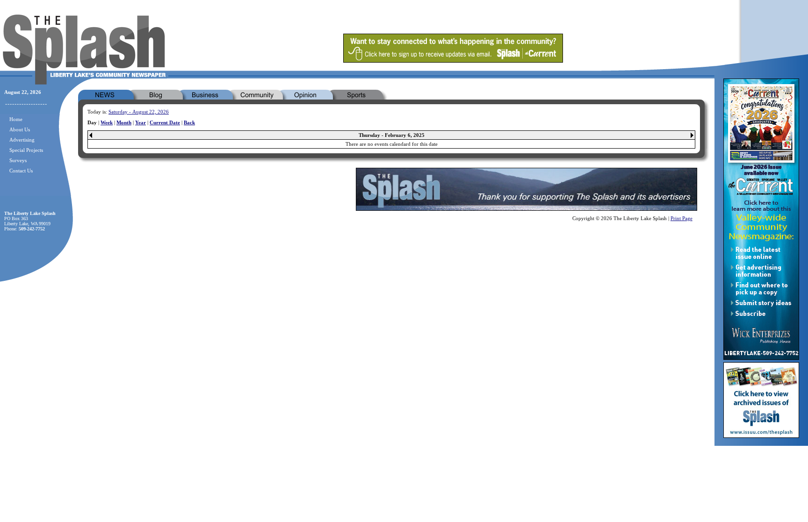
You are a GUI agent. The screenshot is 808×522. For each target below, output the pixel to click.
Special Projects (26, 150)
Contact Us (21, 170)
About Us (19, 129)
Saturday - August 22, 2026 (138, 111)
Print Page (682, 218)
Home (15, 119)
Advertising (22, 140)
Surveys (18, 160)
